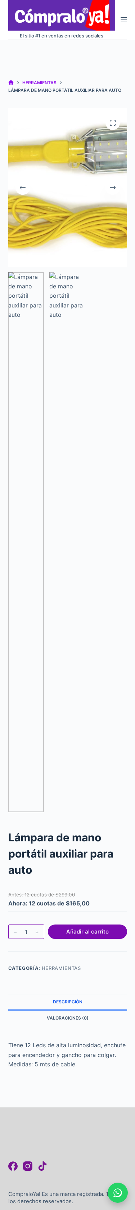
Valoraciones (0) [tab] (68, 1018)
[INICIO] (11, 83)
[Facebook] (13, 1166)
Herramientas (61, 968)
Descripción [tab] (67, 1001)
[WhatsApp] (118, 1193)
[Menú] (124, 20)
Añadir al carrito (87, 931)
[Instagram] (27, 1166)
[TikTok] (42, 1166)
